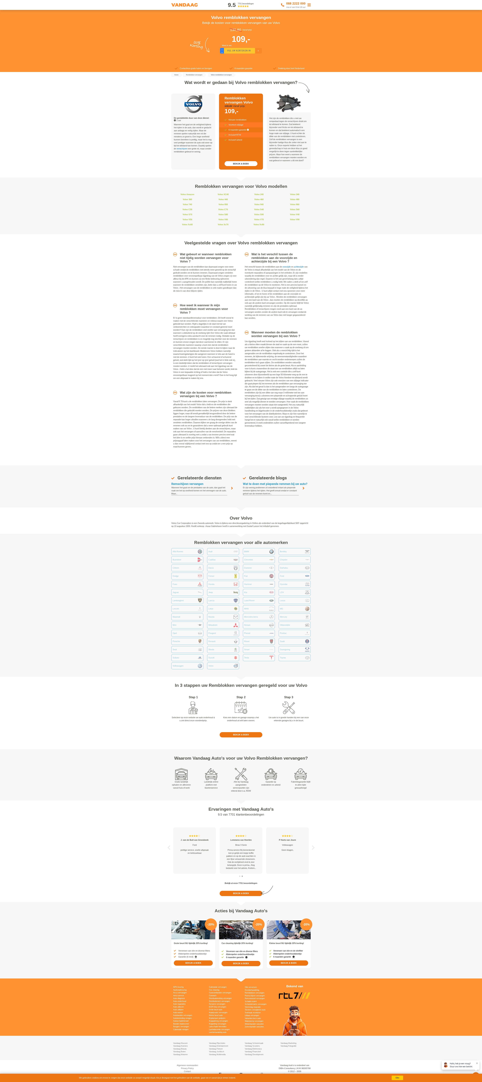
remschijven (182, 149)
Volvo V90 (294, 219)
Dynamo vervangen (217, 1004)
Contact (187, 1071)
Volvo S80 (223, 214)
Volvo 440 (223, 199)
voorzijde (287, 267)
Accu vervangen (180, 993)
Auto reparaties (179, 1004)
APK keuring (178, 987)
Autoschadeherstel (181, 1021)
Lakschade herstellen (217, 1026)
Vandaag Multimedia (217, 1054)
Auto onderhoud (179, 1001)
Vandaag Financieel (253, 1051)
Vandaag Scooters (252, 1046)
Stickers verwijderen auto (255, 1010)
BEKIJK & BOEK (241, 164)
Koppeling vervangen (217, 1024)
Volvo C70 (223, 209)
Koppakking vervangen (218, 1021)
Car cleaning (214, 990)
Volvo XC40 (223, 194)
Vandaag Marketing (288, 1043)
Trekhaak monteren (253, 1013)
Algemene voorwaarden (187, 1065)
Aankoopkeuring (180, 990)
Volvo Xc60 (187, 224)
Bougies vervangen (181, 1026)
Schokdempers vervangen (255, 1004)
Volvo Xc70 (223, 224)
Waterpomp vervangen (254, 1021)
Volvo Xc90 (259, 224)
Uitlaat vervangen (252, 1015)
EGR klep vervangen (217, 1007)
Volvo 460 (259, 199)
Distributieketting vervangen (220, 998)
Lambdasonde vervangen (219, 1029)
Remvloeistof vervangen (255, 998)
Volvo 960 (294, 204)
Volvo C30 (187, 209)
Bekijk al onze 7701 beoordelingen (241, 883)
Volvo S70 (187, 214)
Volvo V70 (259, 219)
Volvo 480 (294, 199)
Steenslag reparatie (253, 1007)
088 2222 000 (296, 3)
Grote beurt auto (215, 1010)
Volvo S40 (259, 209)
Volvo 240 (259, 194)
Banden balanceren (181, 1024)
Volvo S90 (259, 214)
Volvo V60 (223, 219)
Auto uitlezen (178, 1007)
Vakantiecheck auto (253, 1018)
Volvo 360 (187, 199)
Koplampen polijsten (217, 1018)
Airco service (178, 995)
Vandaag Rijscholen (217, 1043)
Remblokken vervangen (254, 993)
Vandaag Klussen (180, 1043)
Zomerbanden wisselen (254, 1027)
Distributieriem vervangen (219, 1001)
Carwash (212, 995)
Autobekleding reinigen (182, 1018)
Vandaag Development (254, 1054)
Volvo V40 (294, 214)
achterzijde (299, 267)
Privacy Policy (187, 1068)
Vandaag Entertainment (218, 1046)
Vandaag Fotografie (288, 1046)
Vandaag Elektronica (253, 1049)
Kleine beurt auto (216, 1015)
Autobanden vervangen (182, 1015)
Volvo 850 (223, 204)
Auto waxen (178, 1012)
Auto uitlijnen (178, 1010)
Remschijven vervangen (187, 484)
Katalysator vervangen (218, 1012)
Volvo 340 (294, 194)
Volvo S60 (294, 209)
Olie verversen (251, 987)
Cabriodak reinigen (181, 1029)
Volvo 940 (259, 204)
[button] (174, 254)
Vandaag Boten (179, 1051)
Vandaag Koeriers (180, 1046)
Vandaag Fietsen (216, 1049)
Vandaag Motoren (180, 1054)
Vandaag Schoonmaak (254, 1043)
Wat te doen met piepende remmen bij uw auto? (275, 484)
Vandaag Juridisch (216, 1051)
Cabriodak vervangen (218, 987)
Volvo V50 (187, 219)
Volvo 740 (187, 204)
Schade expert (251, 1001)
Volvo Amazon (187, 194)
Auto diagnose (179, 998)
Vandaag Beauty (180, 1049)
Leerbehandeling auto (217, 1032)
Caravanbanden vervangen (220, 993)
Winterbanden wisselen (254, 1024)
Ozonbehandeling (252, 990)
